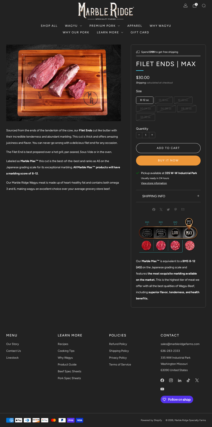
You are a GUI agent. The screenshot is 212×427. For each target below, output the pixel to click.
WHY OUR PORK (76, 32)
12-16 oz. (164, 100)
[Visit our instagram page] (171, 380)
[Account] (185, 6)
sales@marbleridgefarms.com (180, 344)
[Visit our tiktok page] (188, 380)
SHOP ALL (49, 26)
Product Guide (67, 364)
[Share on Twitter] (168, 209)
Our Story (12, 344)
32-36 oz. (145, 117)
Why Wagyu (65, 357)
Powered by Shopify (151, 420)
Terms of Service (120, 364)
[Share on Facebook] (154, 209)
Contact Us (13, 351)
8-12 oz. (144, 100)
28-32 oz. (186, 108)
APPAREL (134, 26)
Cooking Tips (66, 351)
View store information (154, 183)
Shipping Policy (119, 351)
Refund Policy (118, 344)
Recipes (63, 344)
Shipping (141, 82)
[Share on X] (161, 209)
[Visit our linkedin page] (179, 380)
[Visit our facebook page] (162, 380)
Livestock (12, 357)
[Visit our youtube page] (162, 389)
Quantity (142, 129)
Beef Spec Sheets (69, 371)
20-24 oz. (145, 108)
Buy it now (168, 160)
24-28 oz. (166, 108)
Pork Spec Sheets (69, 378)
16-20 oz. (183, 100)
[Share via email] (183, 209)
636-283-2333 (170, 351)
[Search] (204, 6)
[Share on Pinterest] (175, 209)
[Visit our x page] (197, 380)
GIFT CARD (140, 32)
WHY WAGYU (160, 26)
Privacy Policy (118, 357)
